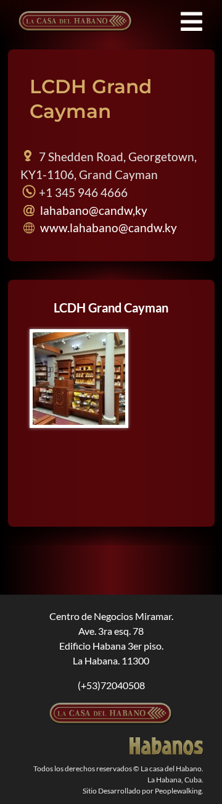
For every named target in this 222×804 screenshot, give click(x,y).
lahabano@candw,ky (92, 210)
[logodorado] (167, 742)
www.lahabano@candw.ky (107, 227)
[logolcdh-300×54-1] (111, 707)
